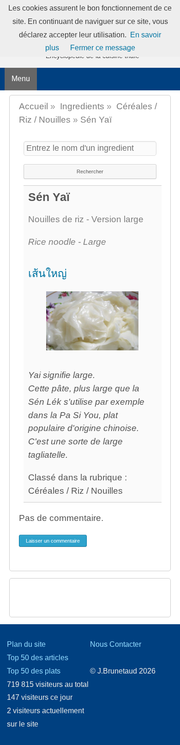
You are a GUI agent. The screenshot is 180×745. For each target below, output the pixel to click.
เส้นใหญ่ (47, 273)
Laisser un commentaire (53, 541)
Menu (21, 79)
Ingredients (82, 106)
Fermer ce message (102, 48)
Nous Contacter (115, 644)
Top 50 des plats (33, 671)
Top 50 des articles (37, 658)
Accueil (33, 106)
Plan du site (26, 644)
